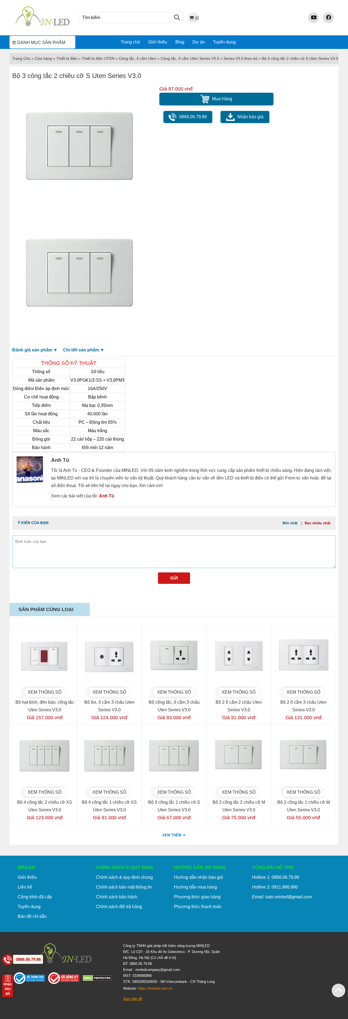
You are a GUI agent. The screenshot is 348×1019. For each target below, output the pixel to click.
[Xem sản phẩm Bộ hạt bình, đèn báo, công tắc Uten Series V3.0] (44, 656)
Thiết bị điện (66, 58)
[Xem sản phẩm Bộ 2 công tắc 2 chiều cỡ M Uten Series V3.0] (238, 756)
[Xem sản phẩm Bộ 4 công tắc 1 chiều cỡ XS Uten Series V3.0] (109, 756)
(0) (197, 17)
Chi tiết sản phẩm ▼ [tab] (83, 350)
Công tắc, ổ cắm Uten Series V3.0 (190, 58)
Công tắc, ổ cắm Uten (137, 58)
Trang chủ (130, 42)
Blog (179, 42)
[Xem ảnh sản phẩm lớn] (79, 148)
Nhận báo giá (250, 116)
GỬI (174, 578)
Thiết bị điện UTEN (98, 58)
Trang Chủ (21, 58)
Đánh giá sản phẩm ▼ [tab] (35, 350)
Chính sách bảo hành (116, 897)
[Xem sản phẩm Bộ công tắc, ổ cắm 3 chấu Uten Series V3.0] (174, 656)
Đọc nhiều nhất (317, 523)
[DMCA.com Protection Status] (99, 979)
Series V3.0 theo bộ (240, 58)
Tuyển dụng (224, 42)
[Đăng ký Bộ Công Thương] (65, 979)
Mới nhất (289, 523)
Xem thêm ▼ (174, 835)
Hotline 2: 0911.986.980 (275, 887)
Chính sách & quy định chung (124, 877)
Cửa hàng (43, 58)
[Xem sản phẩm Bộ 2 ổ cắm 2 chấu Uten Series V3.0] (238, 656)
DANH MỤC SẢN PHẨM (41, 42)
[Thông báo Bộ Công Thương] (31, 979)
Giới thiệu (157, 42)
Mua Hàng (222, 98)
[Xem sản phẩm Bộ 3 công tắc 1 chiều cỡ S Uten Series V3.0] (174, 756)
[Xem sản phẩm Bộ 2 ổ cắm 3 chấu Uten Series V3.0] (303, 656)
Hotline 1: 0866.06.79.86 (275, 877)
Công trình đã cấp (35, 897)
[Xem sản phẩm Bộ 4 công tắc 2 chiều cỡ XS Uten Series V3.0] (44, 756)
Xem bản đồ (132, 999)
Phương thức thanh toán (198, 906)
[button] (338, 990)
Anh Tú (106, 496)
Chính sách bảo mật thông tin (124, 887)
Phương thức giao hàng (197, 897)
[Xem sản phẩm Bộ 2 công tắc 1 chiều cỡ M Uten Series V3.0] (303, 756)
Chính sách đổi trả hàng (119, 906)
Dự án (198, 42)
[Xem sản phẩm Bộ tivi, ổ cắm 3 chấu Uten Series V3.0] (109, 656)
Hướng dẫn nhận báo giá (198, 877)
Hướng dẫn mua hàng (195, 887)
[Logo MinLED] (42, 25)
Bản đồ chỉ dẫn (32, 916)
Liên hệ (25, 887)
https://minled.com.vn (155, 988)
